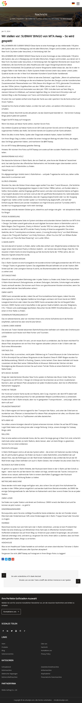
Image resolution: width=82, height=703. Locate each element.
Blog (3, 650)
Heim (13, 19)
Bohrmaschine (7, 670)
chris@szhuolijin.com (61, 700)
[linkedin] (7, 630)
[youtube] (16, 630)
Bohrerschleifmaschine (9, 677)
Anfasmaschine (46, 670)
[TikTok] (24, 630)
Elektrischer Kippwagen (10, 674)
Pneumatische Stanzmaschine (51, 677)
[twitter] (11, 630)
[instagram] (20, 630)
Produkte (5, 647)
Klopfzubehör (45, 674)
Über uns (44, 644)
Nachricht (20, 19)
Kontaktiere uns (9, 611)
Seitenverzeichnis (7, 654)
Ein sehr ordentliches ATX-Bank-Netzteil (26, 576)
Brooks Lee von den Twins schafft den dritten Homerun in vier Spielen (45, 580)
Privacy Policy (45, 654)
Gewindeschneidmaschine (50, 667)
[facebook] (3, 630)
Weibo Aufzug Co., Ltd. (9, 690)
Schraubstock (6, 667)
